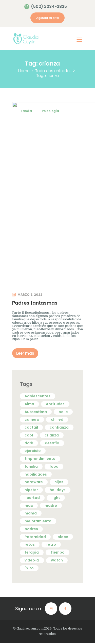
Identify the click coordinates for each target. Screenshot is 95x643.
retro (51, 544)
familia (31, 466)
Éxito (29, 568)
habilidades (36, 474)
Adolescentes (37, 396)
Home (24, 70)
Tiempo (57, 552)
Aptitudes (55, 403)
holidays (58, 489)
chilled (57, 419)
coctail (31, 427)
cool (29, 435)
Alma (29, 403)
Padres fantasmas (35, 303)
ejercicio (33, 450)
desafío (52, 443)
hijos (58, 481)
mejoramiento (38, 521)
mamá (31, 513)
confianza (59, 427)
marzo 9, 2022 (29, 294)
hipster (31, 489)
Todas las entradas (53, 70)
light (55, 497)
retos (30, 544)
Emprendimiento (40, 458)
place (63, 536)
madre (51, 505)
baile (63, 411)
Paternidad (35, 536)
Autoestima (36, 411)
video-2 (32, 560)
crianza (52, 435)
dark (29, 443)
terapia (32, 552)
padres (31, 528)
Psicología (50, 111)
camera (32, 419)
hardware (34, 481)
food (54, 466)
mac (29, 505)
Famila (26, 111)
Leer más (25, 353)
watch (57, 560)
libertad (32, 497)
